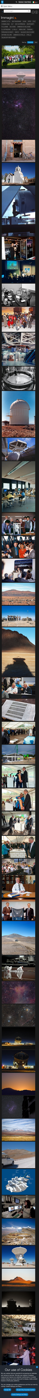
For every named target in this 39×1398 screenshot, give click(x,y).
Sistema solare (7, 35)
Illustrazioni (6, 29)
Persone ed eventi (7, 32)
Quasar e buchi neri (27, 32)
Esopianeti (30, 24)
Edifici (17, 32)
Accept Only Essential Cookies (26, 1390)
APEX (29, 21)
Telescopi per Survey (9, 37)
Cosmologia (6, 24)
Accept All (7, 1390)
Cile (34, 21)
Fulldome (5, 26)
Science (21, 2)
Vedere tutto (6, 21)
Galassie (13, 26)
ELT (12, 24)
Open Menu (7, 6)
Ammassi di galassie (23, 26)
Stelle (29, 35)
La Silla (14, 29)
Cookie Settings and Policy (19, 1394)
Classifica (30, 42)
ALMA (24, 21)
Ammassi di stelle (19, 35)
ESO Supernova (20, 24)
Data (36, 42)
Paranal (30, 29)
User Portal (27, 2)
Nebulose (22, 29)
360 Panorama (16, 21)
